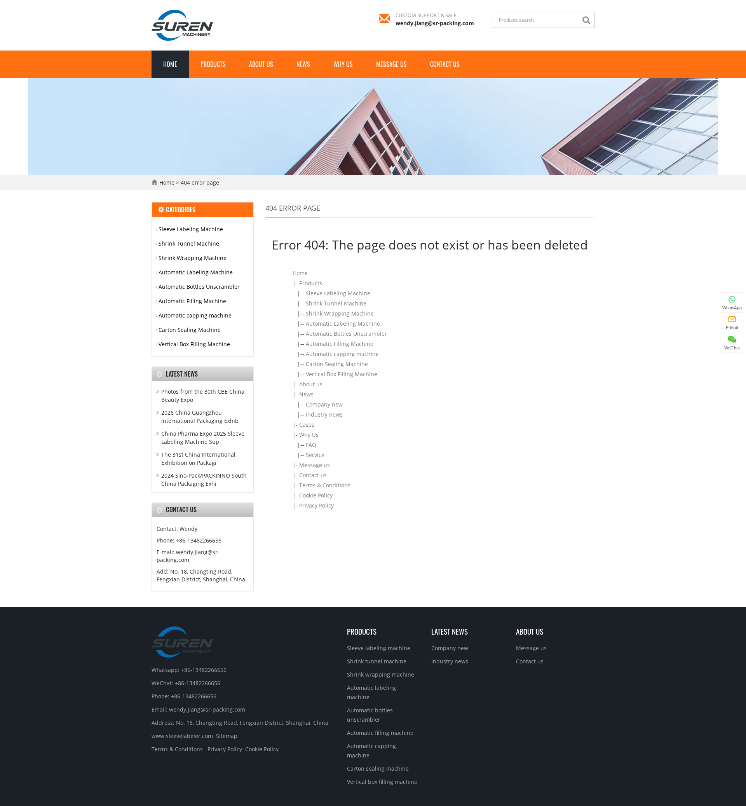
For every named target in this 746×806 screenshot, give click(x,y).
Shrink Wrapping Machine (340, 313)
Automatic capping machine (342, 354)
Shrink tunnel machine (376, 661)
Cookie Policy (316, 495)
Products (213, 64)
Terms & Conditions (324, 485)
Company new (324, 404)
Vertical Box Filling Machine (341, 374)
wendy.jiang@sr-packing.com (435, 23)
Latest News (449, 631)
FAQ (311, 444)
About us (261, 64)
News (303, 64)
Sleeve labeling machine (378, 648)
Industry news (324, 414)
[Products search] (588, 20)
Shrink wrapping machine (380, 674)
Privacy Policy (316, 505)
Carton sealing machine (378, 768)
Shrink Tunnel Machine (336, 303)
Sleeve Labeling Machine (338, 293)
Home (170, 64)
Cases (306, 424)
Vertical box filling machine (382, 781)
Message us (391, 64)
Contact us (445, 64)
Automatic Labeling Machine (343, 323)
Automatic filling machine (380, 732)
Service (315, 455)
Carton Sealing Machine (337, 364)
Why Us (343, 64)
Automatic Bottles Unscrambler (346, 333)
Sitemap (226, 736)
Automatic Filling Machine (339, 343)
